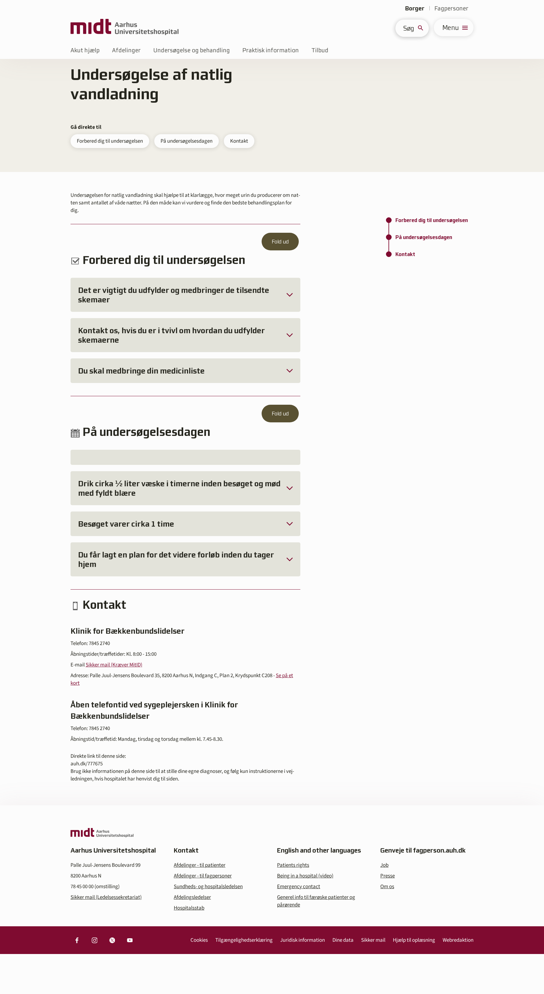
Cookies (199, 940)
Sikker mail (373, 940)
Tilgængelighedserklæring (244, 940)
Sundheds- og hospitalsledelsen (208, 886)
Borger (414, 8)
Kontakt (239, 141)
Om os (387, 886)
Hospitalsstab (189, 908)
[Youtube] (129, 940)
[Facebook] (77, 940)
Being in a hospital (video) (305, 876)
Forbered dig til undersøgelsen (110, 141)
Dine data (343, 940)
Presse (387, 876)
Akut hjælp (85, 50)
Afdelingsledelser (192, 897)
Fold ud (280, 241)
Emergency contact (298, 886)
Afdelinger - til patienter (199, 865)
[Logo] (124, 27)
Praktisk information (270, 50)
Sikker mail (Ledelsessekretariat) (106, 897)
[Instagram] (94, 940)
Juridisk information (302, 940)
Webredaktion (458, 940)
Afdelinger (126, 50)
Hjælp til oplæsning (414, 940)
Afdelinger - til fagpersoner (203, 876)
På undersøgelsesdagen (186, 141)
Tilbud (319, 50)
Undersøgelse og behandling (191, 50)
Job (384, 865)
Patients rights (293, 865)
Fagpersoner (451, 8)
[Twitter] (112, 940)
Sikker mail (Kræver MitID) (114, 665)
